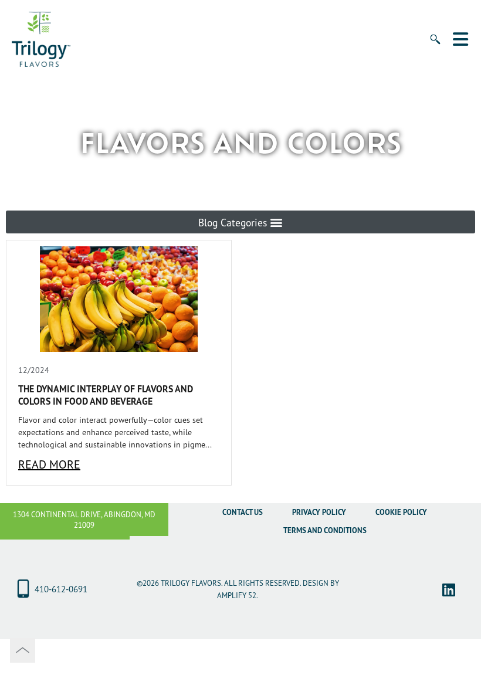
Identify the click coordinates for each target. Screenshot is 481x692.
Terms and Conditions (325, 530)
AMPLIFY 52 (236, 595)
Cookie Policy (401, 512)
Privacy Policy (319, 512)
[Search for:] (428, 46)
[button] (240, 222)
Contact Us (242, 512)
